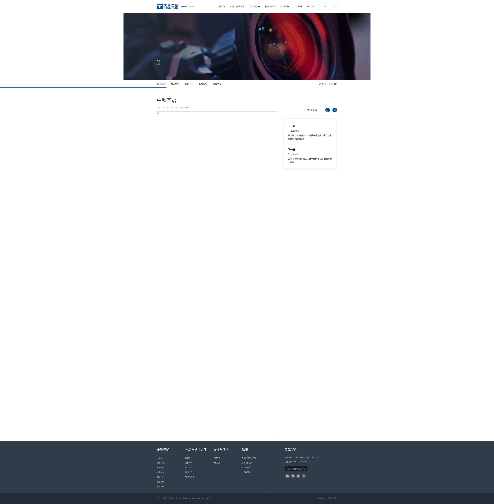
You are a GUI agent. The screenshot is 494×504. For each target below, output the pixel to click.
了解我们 (160, 458)
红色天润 (160, 481)
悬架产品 (188, 467)
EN (325, 6)
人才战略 (298, 6)
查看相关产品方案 (249, 458)
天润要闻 (161, 83)
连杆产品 (188, 462)
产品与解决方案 (237, 6)
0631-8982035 (300, 461)
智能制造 (217, 458)
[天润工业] (167, 6)
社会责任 (160, 486)
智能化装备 (189, 477)
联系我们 (311, 6)
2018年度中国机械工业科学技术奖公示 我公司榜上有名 (310, 160)
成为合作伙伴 (247, 462)
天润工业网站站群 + (296, 468)
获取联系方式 (247, 472)
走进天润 (221, 6)
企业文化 (160, 462)
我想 (245, 449)
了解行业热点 (247, 467)
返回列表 (311, 110)
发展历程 (160, 467)
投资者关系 (270, 6)
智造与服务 (255, 6)
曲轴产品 (188, 458)
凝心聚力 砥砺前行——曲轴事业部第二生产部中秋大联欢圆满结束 (310, 137)
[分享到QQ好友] (298, 476)
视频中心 (189, 83)
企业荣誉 (160, 472)
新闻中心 (285, 6)
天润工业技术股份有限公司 (169, 498)
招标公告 (203, 83)
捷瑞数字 (321, 498)
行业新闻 (175, 83)
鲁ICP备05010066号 (201, 498)
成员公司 (160, 477)
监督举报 (217, 83)
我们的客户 (217, 462)
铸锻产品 (188, 472)
